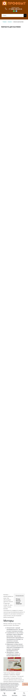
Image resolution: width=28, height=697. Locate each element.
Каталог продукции (19, 603)
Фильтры (18, 600)
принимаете (3, 689)
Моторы (18, 599)
